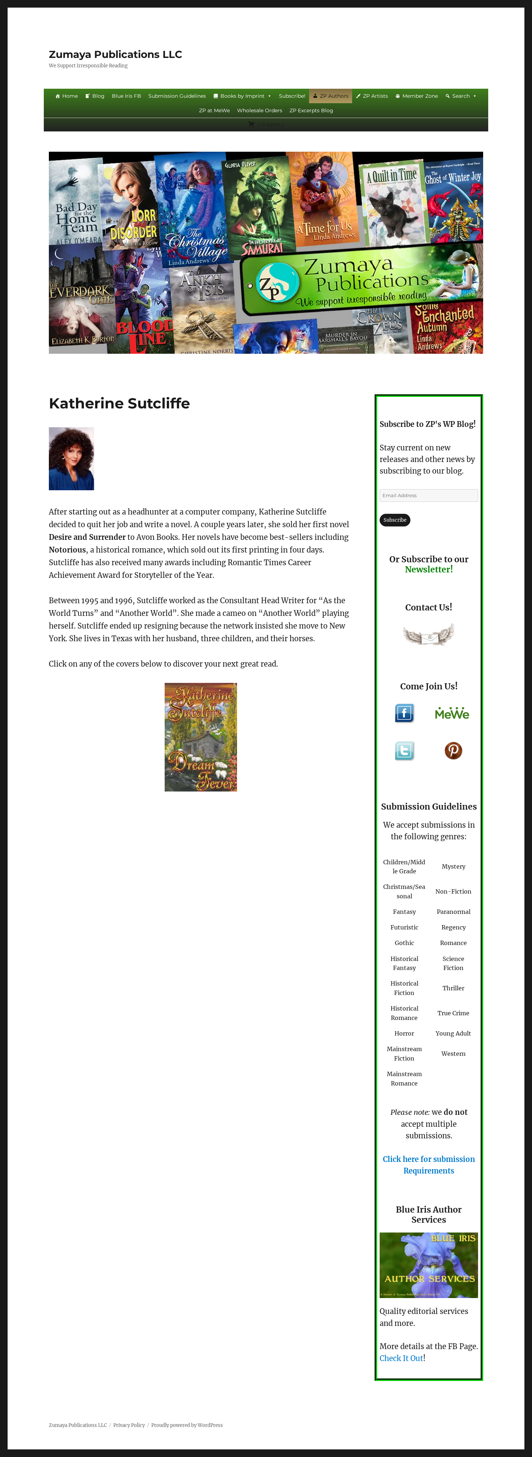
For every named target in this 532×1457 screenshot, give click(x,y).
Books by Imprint (242, 96)
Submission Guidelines (177, 96)
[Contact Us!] (429, 636)
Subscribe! (292, 96)
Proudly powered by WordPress (187, 1425)
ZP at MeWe (214, 110)
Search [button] (461, 96)
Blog (98, 96)
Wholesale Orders (259, 110)
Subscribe (395, 520)
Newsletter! (429, 569)
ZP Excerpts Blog (311, 110)
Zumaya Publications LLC (115, 54)
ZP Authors (334, 96)
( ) (270, 124)
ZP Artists (375, 96)
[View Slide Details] (201, 737)
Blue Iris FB (126, 96)
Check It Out (401, 1358)
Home (70, 96)
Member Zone (420, 96)
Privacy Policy (129, 1425)
